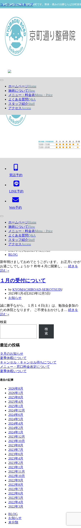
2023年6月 (15, 454)
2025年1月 (15, 406)
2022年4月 (15, 502)
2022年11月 (16, 471)
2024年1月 (15, 432)
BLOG (13, 254)
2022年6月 (15, 493)
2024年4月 (15, 423)
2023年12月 (16, 436)
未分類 (13, 522)
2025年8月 (15, 397)
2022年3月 (15, 506)
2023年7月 (15, 449)
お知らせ (15, 298)
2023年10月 (16, 441)
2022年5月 (15, 497)
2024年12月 (16, 410)
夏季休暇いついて (13, 371)
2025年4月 (15, 401)
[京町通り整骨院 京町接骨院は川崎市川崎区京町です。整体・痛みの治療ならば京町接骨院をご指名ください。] (40, 36)
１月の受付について (23, 280)
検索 (3, 322)
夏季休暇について (13, 358)
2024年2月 (15, 428)
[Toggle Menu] (1, 80)
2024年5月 (15, 419)
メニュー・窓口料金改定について (25, 366)
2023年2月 (15, 463)
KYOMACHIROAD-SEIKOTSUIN (37, 289)
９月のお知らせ (11, 353)
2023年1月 (15, 467)
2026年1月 (15, 393)
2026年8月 (15, 388)
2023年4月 (15, 458)
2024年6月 (15, 414)
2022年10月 (16, 476)
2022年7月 (15, 489)
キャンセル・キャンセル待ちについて (28, 362)
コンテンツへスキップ (16, 4)
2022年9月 (15, 480)
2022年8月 (15, 484)
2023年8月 (15, 445)
